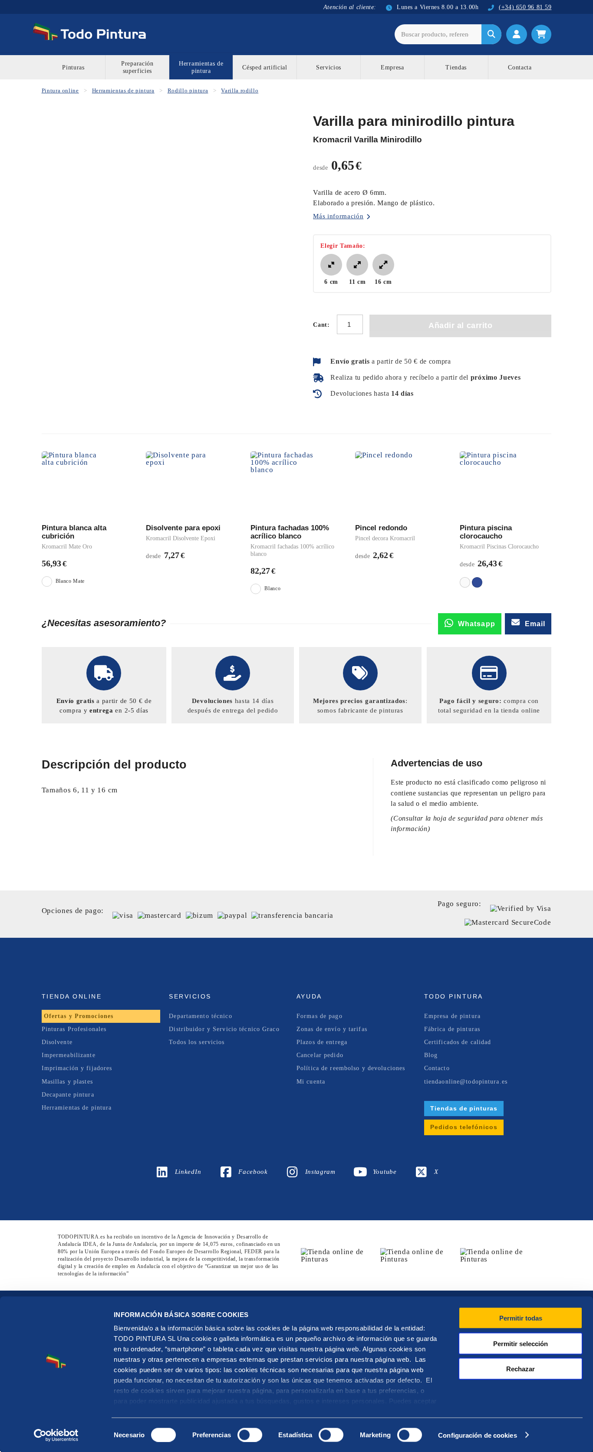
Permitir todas (520, 1318)
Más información (338, 216)
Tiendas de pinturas (464, 1108)
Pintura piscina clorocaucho (486, 532)
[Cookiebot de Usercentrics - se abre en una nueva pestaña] (56, 1435)
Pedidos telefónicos (464, 1126)
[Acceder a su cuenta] (516, 34)
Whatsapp (476, 623)
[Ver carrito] (541, 34)
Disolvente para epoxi (183, 528)
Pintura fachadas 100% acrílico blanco (289, 532)
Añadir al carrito (460, 325)
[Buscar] (491, 34)
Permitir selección (520, 1343)
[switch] (248, 1434)
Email (535, 623)
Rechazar (520, 1369)
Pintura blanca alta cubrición (74, 532)
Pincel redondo (381, 528)
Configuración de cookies (477, 1435)
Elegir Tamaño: (343, 246)
